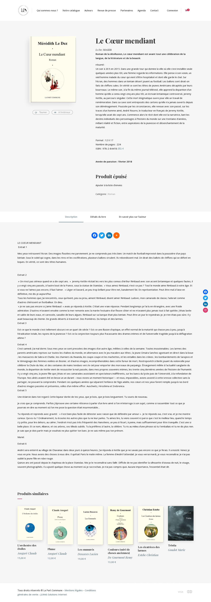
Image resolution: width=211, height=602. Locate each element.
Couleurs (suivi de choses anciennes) (119, 551)
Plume (51, 549)
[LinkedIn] (205, 304)
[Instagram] (205, 310)
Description (71, 216)
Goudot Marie (176, 550)
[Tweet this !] (102, 235)
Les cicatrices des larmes (149, 548)
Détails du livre (98, 216)
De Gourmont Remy (120, 557)
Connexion (172, 10)
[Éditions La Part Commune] (23, 10)
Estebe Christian (148, 555)
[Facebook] (205, 291)
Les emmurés (86, 549)
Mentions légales (74, 590)
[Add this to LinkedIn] (109, 235)
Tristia (172, 545)
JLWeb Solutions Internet (53, 594)
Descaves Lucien (88, 554)
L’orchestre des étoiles (26, 547)
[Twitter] (205, 298)
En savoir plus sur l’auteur (132, 216)
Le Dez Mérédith (104, 49)
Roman (111, 194)
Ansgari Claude (27, 553)
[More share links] (116, 235)
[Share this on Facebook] (94, 235)
